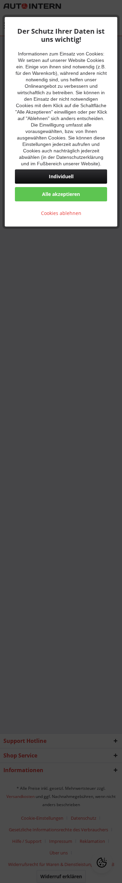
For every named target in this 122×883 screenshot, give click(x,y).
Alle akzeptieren (61, 194)
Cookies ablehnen (61, 213)
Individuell (61, 176)
